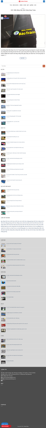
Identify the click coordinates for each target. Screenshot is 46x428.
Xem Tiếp (23, 58)
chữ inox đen (26, 223)
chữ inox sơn (18, 221)
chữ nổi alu (32, 229)
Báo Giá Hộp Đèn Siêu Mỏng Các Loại (12, 136)
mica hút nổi (19, 224)
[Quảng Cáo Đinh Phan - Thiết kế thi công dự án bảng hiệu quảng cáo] (23, 1)
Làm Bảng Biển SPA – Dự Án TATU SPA (12, 121)
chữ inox (12, 221)
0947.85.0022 (5, 426)
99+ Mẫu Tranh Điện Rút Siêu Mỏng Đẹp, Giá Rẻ (14, 158)
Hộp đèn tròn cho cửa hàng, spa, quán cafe (13, 291)
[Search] (44, 1)
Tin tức (23, 8)
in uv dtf (6, 228)
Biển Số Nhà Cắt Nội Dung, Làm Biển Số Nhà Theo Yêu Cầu (16, 131)
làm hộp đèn (6, 229)
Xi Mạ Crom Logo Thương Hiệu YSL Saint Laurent (14, 89)
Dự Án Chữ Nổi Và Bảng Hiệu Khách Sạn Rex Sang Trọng (15, 83)
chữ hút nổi (25, 224)
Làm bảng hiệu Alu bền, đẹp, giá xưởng (12, 189)
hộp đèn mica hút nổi (26, 226)
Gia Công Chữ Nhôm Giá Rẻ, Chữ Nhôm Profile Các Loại (15, 259)
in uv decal (28, 228)
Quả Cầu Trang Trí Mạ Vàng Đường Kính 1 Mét (14, 344)
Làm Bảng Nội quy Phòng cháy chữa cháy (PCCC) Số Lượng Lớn (17, 323)
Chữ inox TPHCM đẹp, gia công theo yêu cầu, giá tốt (14, 169)
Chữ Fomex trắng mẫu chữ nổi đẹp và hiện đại (14, 200)
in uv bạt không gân (20, 228)
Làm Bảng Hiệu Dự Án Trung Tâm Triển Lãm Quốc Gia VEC (16, 78)
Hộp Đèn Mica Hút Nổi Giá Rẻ (11, 280)
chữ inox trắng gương (6, 223)
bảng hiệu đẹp (19, 229)
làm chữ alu (26, 229)
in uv (33, 226)
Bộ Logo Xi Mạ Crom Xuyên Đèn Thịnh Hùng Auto (14, 355)
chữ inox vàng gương (28, 221)
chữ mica (31, 224)
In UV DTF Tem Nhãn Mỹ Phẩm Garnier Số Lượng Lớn (15, 307)
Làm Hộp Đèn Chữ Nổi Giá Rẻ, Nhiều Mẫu (13, 286)
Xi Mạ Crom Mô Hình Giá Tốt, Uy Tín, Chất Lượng (14, 339)
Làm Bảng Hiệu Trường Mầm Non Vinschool (13, 110)
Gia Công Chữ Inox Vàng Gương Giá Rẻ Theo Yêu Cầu (15, 265)
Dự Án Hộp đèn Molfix (9, 297)
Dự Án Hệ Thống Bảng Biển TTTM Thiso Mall (13, 116)
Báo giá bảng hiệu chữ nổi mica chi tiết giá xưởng (14, 195)
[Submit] (44, 66)
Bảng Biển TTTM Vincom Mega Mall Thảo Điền (14, 105)
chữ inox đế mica (34, 223)
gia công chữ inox (5, 221)
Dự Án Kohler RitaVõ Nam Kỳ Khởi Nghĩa (13, 94)
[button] (2, 1)
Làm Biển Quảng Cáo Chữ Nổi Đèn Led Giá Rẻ (14, 312)
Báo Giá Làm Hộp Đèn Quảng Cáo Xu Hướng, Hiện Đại (15, 142)
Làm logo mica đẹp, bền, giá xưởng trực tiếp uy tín (14, 211)
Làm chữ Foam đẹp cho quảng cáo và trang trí (13, 243)
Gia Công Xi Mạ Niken (10, 360)
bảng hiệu (12, 229)
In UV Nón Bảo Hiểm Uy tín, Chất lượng (12, 318)
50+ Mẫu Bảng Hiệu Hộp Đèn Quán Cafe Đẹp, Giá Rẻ (15, 163)
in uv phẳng (37, 226)
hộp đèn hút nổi (16, 226)
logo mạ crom (8, 226)
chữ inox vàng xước (38, 221)
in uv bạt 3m (12, 228)
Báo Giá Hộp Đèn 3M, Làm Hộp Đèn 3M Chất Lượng (14, 147)
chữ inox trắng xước (17, 223)
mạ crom (36, 224)
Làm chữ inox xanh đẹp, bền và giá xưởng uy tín (14, 180)
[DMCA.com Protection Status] (3, 380)
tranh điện (38, 229)
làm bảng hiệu (35, 228)
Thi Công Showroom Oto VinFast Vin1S (12, 72)
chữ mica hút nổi (11, 224)
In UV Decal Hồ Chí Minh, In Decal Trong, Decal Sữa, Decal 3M (16, 174)
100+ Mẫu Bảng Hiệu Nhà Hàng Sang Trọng (23, 10)
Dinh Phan (26, 426)
